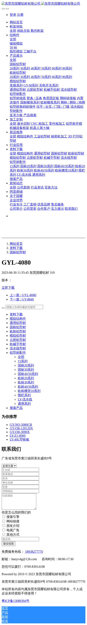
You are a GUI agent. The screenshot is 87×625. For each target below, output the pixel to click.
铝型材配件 (18, 352)
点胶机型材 (18, 340)
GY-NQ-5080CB (21, 424)
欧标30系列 (26, 382)
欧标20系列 (26, 378)
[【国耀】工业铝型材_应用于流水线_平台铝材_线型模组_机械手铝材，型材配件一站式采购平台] (43, 4)
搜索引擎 (12, 517)
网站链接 (12, 521)
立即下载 (8, 287)
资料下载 (16, 248)
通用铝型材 (18, 323)
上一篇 (23, 295)
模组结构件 (18, 318)
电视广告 (12, 530)
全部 (13, 30)
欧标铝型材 (18, 331)
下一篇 (22, 299)
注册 (20, 14)
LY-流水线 (25, 399)
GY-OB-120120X (21, 428)
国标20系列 (26, 365)
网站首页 (16, 22)
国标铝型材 (18, 252)
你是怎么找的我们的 (16, 512)
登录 (13, 14)
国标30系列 (26, 369)
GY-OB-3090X (20, 432)
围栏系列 (24, 395)
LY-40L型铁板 (19, 439)
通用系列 (24, 403)
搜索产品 (16, 408)
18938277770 (34, 551)
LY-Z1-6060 (17, 435)
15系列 (23, 361)
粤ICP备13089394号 (15, 601)
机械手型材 (18, 344)
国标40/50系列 (28, 374)
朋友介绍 (12, 525)
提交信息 (8, 543)
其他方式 (12, 534)
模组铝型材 (18, 335)
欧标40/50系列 (28, 386)
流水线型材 (18, 348)
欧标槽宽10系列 (29, 391)
